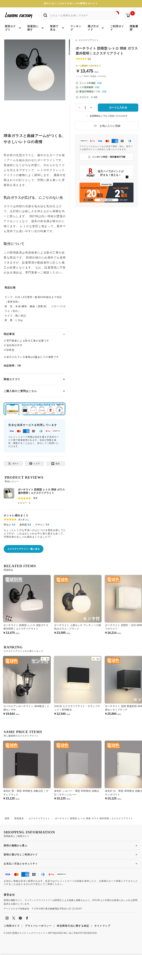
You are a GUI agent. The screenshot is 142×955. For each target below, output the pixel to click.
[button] (11, 78)
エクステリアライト (89, 40)
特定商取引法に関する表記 (73, 925)
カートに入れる (118, 107)
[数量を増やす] (91, 107)
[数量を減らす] (79, 107)
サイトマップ (102, 925)
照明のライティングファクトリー (29, 933)
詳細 (99, 83)
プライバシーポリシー (38, 925)
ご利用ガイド (12, 925)
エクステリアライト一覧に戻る (23, 549)
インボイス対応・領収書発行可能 (108, 157)
